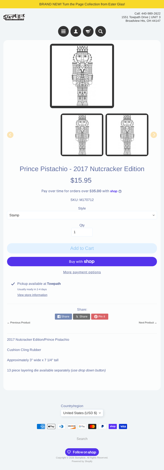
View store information (32, 295)
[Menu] (63, 31)
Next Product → (148, 322)
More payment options (82, 272)
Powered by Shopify (82, 461)
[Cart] (88, 31)
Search (82, 439)
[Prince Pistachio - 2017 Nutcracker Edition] (126, 134)
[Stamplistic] (14, 17)
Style (82, 208)
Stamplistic (80, 457)
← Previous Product (18, 322)
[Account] (75, 31)
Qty (82, 225)
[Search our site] (100, 31)
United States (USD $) (80, 413)
